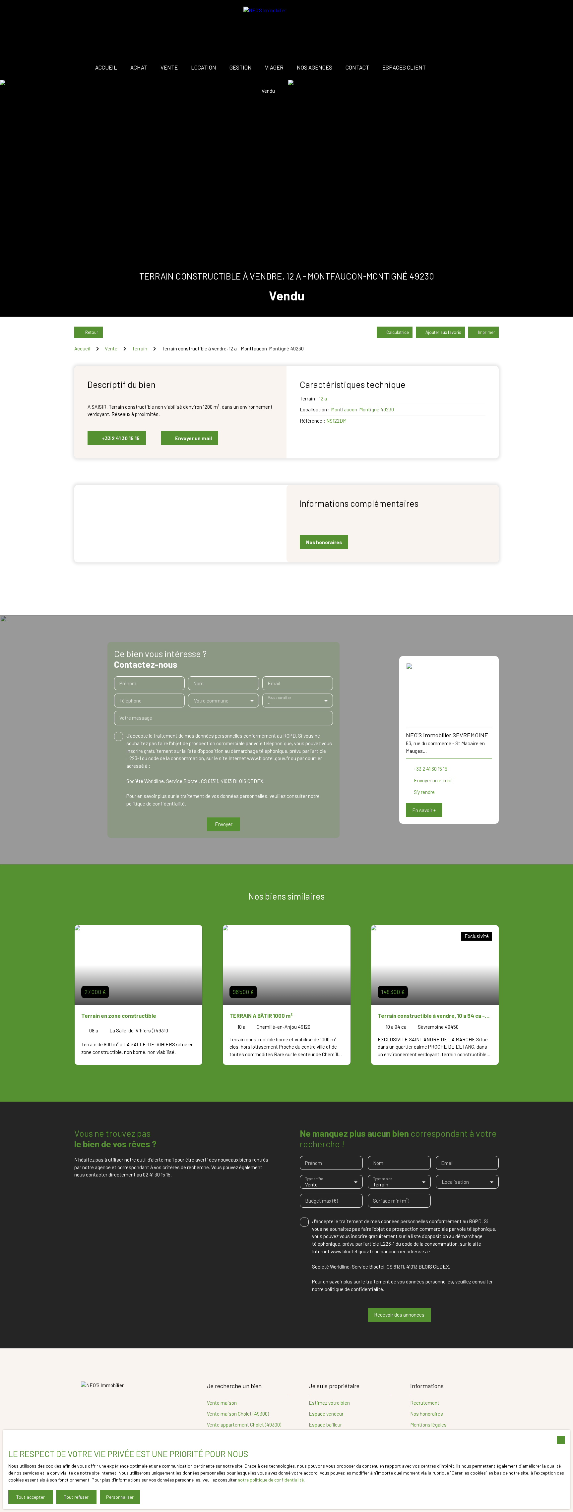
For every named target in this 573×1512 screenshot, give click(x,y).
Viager (274, 67)
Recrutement (424, 1403)
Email (274, 683)
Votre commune (211, 701)
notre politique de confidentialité (271, 1480)
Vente (169, 67)
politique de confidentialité (155, 804)
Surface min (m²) (391, 1201)
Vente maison (222, 1403)
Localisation (455, 1182)
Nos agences (314, 67)
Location (203, 67)
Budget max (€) (321, 1201)
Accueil (106, 67)
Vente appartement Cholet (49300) (244, 1425)
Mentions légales (428, 1425)
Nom (198, 683)
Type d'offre (314, 1179)
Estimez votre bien (329, 1403)
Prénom (127, 683)
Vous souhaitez (279, 698)
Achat (138, 67)
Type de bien (382, 1179)
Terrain (139, 348)
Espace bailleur (325, 1425)
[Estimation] (478, 67)
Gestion (240, 67)
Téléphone (130, 701)
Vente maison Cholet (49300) (238, 1414)
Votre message (135, 718)
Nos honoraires (426, 1414)
